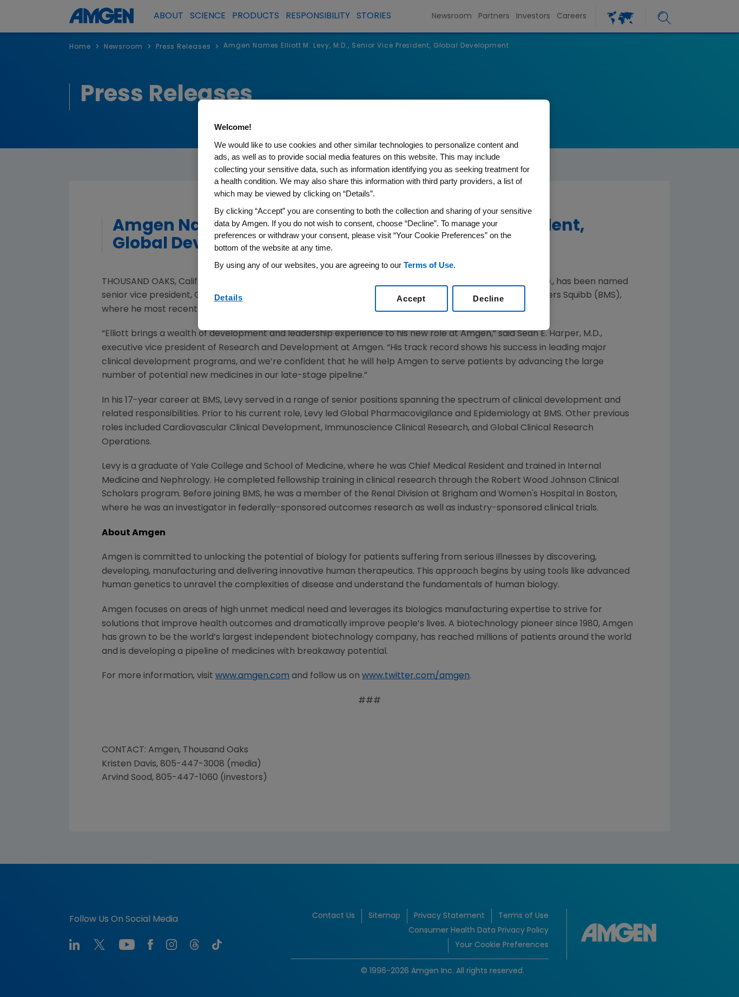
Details (228, 297)
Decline (488, 298)
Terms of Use (428, 265)
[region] (374, 215)
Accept (411, 298)
